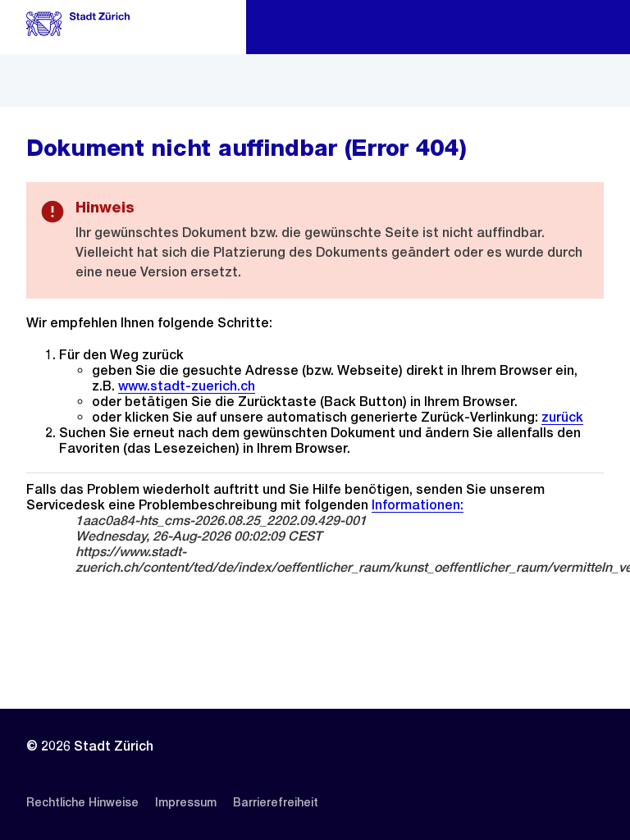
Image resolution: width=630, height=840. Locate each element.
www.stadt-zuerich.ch (186, 386)
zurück (562, 417)
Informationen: (417, 505)
